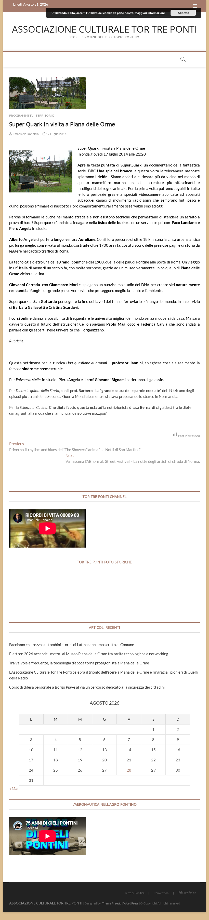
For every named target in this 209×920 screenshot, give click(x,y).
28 (129, 770)
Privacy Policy (187, 892)
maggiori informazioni (150, 13)
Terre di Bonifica (135, 893)
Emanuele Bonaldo (25, 134)
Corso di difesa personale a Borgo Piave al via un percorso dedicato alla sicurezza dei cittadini (87, 687)
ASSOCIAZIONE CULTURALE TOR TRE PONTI (104, 29)
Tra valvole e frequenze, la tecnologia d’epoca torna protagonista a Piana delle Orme (79, 663)
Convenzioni (161, 893)
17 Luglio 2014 (56, 134)
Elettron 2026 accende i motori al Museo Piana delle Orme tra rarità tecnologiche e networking (88, 653)
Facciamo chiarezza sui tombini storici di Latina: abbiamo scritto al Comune (71, 644)
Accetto (183, 12)
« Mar (14, 788)
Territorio (45, 115)
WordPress (130, 903)
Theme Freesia (111, 903)
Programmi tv (21, 115)
